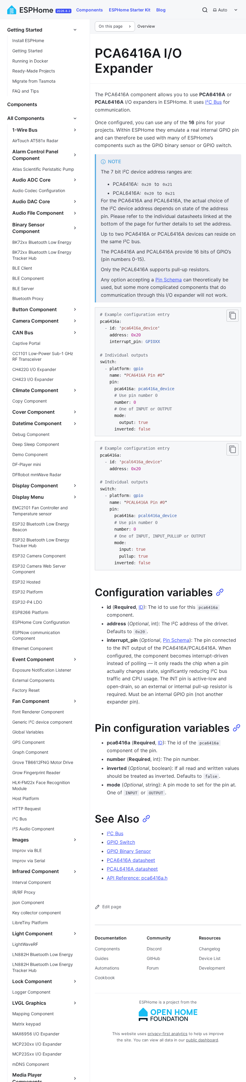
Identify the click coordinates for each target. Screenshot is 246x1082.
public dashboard (202, 1040)
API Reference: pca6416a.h (137, 878)
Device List (209, 958)
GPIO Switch (121, 842)
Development (212, 967)
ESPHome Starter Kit (129, 9)
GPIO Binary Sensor (129, 851)
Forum (153, 967)
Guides (101, 958)
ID (141, 607)
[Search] (205, 10)
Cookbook (105, 977)
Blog (161, 9)
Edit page (111, 906)
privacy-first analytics (168, 1033)
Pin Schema (168, 280)
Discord (154, 948)
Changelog (209, 948)
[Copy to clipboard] (232, 316)
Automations (107, 967)
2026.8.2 (63, 11)
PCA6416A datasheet (131, 860)
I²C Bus (213, 102)
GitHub (153, 958)
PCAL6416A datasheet (132, 869)
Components (89, 9)
